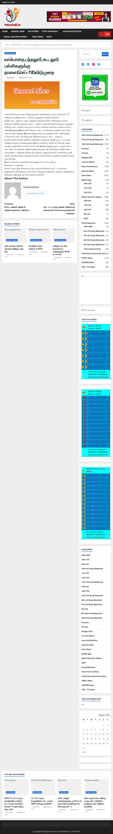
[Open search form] (96, 34)
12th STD (87, 192)
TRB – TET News (88, 267)
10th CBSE (88, 226)
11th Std (87, 205)
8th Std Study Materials (94, 240)
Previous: (16, 207)
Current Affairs (88, 162)
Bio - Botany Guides (94, 496)
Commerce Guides (95, 442)
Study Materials (50, 31)
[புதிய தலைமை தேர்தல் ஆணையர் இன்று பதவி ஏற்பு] (15, 235)
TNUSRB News (88, 262)
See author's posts (35, 193)
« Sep (84, 752)
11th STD (87, 188)
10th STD (87, 183)
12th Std (87, 209)
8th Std (87, 214)
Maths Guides (93, 344)
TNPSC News (37, 37)
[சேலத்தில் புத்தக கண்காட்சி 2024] (40, 235)
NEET (86, 218)
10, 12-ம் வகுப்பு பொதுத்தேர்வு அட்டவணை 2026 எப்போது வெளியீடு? (42, 801)
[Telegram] (98, 64)
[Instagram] (93, 64)
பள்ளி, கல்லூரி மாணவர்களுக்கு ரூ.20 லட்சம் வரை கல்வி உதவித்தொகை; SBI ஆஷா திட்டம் (70, 802)
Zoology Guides (94, 422)
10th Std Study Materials (92, 135)
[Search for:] (92, 54)
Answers (85, 148)
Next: (59, 208)
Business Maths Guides (97, 445)
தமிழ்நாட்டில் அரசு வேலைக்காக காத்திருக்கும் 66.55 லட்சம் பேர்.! (61, 250)
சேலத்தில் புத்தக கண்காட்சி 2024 (35, 247)
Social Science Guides (96, 356)
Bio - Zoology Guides (94, 500)
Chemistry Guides (95, 414)
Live (107, 34)
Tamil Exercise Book (92, 249)
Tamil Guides (93, 333)
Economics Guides (95, 434)
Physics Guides (94, 410)
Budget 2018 (87, 157)
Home (5, 31)
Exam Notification (72, 31)
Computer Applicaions (96, 430)
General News (18, 31)
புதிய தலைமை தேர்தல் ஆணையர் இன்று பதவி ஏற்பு (13, 249)
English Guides (94, 339)
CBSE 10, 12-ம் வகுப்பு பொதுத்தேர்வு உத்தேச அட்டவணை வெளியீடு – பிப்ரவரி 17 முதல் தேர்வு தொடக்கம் (14, 804)
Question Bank (94, 367)
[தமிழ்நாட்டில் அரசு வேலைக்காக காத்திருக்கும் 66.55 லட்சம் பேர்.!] (64, 235)
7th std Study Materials (94, 235)
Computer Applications (95, 508)
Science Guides (94, 350)
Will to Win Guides (95, 361)
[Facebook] (83, 64)
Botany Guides (94, 418)
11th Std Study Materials (92, 139)
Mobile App (86, 180)
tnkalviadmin (10, 78)
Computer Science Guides (98, 426)
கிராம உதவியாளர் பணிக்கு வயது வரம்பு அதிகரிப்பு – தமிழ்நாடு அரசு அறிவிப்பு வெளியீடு (95, 802)
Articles (85, 153)
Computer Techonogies (95, 512)
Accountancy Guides (96, 438)
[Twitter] (88, 64)
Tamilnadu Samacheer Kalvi (94, 253)
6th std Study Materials (94, 231)
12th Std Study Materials (92, 144)
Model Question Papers (15, 37)
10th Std (87, 200)
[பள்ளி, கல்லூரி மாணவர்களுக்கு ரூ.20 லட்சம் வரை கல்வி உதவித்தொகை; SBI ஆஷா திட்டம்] (70, 787)
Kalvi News (33, 31)
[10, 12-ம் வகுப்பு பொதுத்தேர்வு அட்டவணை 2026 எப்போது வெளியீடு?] (43, 787)
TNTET (49, 37)
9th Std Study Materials (94, 244)
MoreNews (63, 831)
